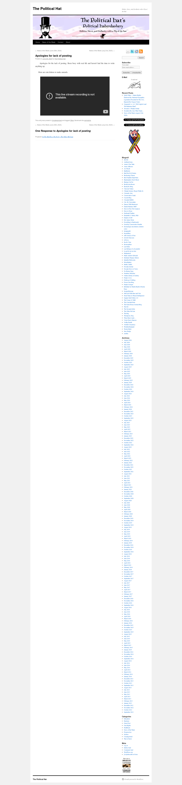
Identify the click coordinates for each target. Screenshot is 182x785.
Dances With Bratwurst (131, 204)
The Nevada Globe (129, 309)
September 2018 (128, 552)
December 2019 (128, 518)
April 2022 (127, 456)
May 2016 (127, 614)
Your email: (125, 65)
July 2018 (127, 556)
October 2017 (128, 576)
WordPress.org (128, 752)
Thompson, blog (129, 316)
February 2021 (128, 487)
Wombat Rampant (129, 327)
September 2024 (128, 391)
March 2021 (127, 485)
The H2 (126, 307)
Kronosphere (128, 244)
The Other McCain (129, 311)
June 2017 (127, 585)
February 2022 (128, 460)
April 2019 (127, 536)
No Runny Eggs (128, 271)
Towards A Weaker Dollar (131, 108)
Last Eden (127, 247)
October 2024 (128, 389)
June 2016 (127, 612)
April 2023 (127, 429)
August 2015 (128, 634)
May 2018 (127, 561)
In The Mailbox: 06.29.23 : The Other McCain (57, 137)
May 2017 (127, 587)
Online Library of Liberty (131, 276)
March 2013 (127, 699)
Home (38, 42)
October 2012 (128, 710)
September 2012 (128, 712)
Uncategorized (57, 120)
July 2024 (127, 396)
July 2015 (127, 636)
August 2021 (128, 474)
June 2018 (127, 558)
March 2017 (127, 592)
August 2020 (128, 500)
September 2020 (128, 498)
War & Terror (128, 739)
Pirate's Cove (128, 278)
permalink (87, 120)
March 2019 (127, 538)
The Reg (126, 313)
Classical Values (128, 189)
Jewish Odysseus (129, 238)
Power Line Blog (129, 282)
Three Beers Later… (130, 318)
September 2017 (128, 578)
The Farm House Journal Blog (133, 304)
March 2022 (127, 458)
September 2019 (128, 525)
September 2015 (128, 632)
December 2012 (128, 705)
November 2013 (128, 681)
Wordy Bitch (127, 329)
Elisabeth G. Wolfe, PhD (131, 215)
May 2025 (127, 373)
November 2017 (128, 574)
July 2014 (127, 663)
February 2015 (128, 647)
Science (126, 734)
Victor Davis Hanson (130, 320)
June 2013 (127, 692)
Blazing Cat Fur (128, 182)
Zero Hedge (127, 331)
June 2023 (127, 425)
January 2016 (128, 623)
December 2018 (128, 545)
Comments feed (128, 750)
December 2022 (128, 438)
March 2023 (127, 431)
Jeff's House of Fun (129, 235)
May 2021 (127, 480)
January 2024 (128, 409)
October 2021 (128, 469)
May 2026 (127, 347)
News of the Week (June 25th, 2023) (48, 50)
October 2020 (128, 496)
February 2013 (128, 701)
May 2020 (127, 507)
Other (72, 120)
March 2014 (127, 672)
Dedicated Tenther (129, 213)
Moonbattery (127, 262)
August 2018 (128, 554)
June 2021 (127, 478)
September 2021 (128, 471)
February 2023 (128, 434)
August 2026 (128, 340)
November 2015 (128, 627)
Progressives (127, 732)
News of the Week (48, 42)
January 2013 (128, 703)
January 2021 (128, 489)
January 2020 (128, 516)
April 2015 (127, 643)
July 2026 (127, 342)
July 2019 (127, 529)
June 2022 (127, 451)
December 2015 (128, 625)
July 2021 (127, 476)
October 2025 (128, 362)
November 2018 (128, 547)
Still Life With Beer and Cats (132, 293)
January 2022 (128, 463)
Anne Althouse (128, 166)
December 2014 (128, 652)
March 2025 (127, 378)
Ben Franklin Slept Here (131, 178)
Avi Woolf (127, 169)
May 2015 (127, 641)
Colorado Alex (128, 193)
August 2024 (128, 394)
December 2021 (128, 465)
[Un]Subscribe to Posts (131, 754)
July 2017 (127, 583)
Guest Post (127, 723)
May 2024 (127, 400)
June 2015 (127, 639)
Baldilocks (127, 171)
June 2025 (127, 371)
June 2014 (127, 665)
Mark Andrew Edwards (131, 255)
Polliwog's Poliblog (129, 280)
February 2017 (128, 594)
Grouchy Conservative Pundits (133, 224)
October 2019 (128, 523)
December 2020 (128, 492)
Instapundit (127, 231)
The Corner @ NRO (130, 300)
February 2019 (128, 541)
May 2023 (127, 427)
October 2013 (128, 683)
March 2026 (127, 351)
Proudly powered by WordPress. (134, 779)
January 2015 (128, 650)
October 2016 (128, 603)
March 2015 (127, 645)
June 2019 (127, 532)
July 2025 (127, 369)
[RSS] (141, 53)
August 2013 (128, 687)
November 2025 (128, 360)
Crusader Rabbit (128, 200)
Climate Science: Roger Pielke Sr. (133, 191)
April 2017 (127, 590)
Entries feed (127, 748)
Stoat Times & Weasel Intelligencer (134, 296)
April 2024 (127, 402)
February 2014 (128, 674)
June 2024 (127, 398)
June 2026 (127, 345)
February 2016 (128, 621)
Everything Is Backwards (131, 222)
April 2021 (127, 483)
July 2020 (127, 503)
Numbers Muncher (129, 273)
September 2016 (128, 605)
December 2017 (128, 572)
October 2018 (128, 549)
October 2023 (128, 416)
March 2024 (127, 405)
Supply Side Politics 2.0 (131, 298)
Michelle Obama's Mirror (131, 258)
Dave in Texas (128, 211)
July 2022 (127, 449)
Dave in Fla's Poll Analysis (132, 209)
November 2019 (128, 520)
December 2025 (128, 358)
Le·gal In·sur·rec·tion (130, 251)
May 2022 (127, 454)
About (68, 42)
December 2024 (128, 385)
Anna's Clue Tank (129, 164)
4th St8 (126, 160)
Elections (126, 721)
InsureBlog (127, 233)
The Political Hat (47, 8)
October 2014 (128, 656)
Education (127, 719)
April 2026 (127, 349)
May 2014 (127, 667)
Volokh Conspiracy (129, 325)
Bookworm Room (129, 184)
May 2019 (127, 534)
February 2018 (128, 567)
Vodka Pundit (128, 322)
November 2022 (128, 440)
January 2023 (128, 436)
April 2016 (127, 616)
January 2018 (128, 569)
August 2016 (128, 607)
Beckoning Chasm (129, 175)
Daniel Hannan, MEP (130, 206)
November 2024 (128, 387)
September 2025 (128, 365)
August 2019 (128, 527)
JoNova (126, 240)
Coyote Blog (127, 198)
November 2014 (128, 654)
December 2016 (128, 598)
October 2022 (128, 443)
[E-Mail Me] (128, 53)
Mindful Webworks (129, 260)
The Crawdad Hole (129, 302)
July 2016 (127, 610)
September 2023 (128, 418)
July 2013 (127, 690)
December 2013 (128, 679)
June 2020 (127, 505)
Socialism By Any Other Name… (134, 111)
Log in (126, 745)
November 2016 (128, 601)
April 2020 (127, 509)
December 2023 (128, 411)
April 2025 (127, 376)
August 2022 (128, 447)
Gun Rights (127, 725)
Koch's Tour (127, 242)
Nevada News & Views (131, 269)
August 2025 (128, 367)
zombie (126, 333)
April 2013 (127, 696)
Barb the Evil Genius (130, 173)
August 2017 (128, 581)
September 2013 (128, 685)
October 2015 (128, 630)
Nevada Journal (128, 267)
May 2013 (127, 694)
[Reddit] (137, 53)
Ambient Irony (128, 162)
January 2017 (128, 596)
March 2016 (127, 618)
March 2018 (127, 565)
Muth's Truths (128, 264)
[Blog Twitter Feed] (132, 53)
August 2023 (128, 420)
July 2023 (127, 422)
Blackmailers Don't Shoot (131, 180)
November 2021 (128, 467)
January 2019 (128, 543)
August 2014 (128, 661)
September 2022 (128, 445)
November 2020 (128, 494)
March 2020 (127, 512)
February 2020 (128, 514)
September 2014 (128, 659)
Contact (60, 42)
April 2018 (127, 563)
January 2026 (128, 356)
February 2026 (128, 353)
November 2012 (128, 708)
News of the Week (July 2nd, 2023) (102, 50)
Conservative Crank (130, 195)
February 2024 (128, 407)
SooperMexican (128, 291)
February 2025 (128, 380)
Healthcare (127, 728)
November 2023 (128, 414)
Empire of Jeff (128, 218)
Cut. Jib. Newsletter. (130, 202)
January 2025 (128, 382)
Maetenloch (127, 253)
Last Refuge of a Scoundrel (132, 249)
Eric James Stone (129, 220)
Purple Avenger (128, 284)
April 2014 (127, 670)
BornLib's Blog (128, 186)
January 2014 (128, 676)
